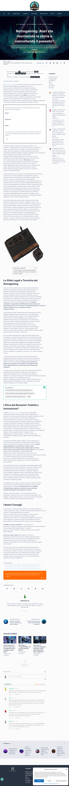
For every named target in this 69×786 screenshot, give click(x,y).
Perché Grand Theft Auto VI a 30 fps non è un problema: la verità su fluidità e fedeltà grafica (9, 648)
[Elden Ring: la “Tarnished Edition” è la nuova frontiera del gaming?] (24, 639)
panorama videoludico (11, 84)
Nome (6, 113)
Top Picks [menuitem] (59, 13)
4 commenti (50, 24)
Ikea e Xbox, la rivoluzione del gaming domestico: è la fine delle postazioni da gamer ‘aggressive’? (39, 648)
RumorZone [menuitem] (25, 13)
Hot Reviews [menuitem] (34, 13)
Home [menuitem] (8, 13)
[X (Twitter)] (50, 63)
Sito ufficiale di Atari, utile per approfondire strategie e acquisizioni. (23, 568)
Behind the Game (53, 77)
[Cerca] (4, 13)
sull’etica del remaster (14, 412)
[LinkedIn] (53, 63)
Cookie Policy (45, 783)
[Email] (42, 588)
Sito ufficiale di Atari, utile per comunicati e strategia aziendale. (22, 566)
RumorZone (52, 86)
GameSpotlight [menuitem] (16, 13)
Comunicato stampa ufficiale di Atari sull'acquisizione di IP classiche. (23, 564)
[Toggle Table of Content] (34, 268)
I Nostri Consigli (18, 273)
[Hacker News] (57, 63)
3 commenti (6, 655)
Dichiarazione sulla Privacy (53, 783)
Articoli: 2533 (25, 610)
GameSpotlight (52, 79)
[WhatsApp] (64, 63)
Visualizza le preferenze (61, 780)
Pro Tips (51, 84)
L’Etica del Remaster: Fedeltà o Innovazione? (25, 272)
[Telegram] (60, 63)
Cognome (8, 119)
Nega (49, 780)
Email (6, 125)
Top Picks (44, 24)
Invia (7, 139)
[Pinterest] (21, 588)
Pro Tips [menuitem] (52, 13)
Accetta (39, 780)
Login (44, 671)
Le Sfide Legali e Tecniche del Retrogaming (24, 270)
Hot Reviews (52, 80)
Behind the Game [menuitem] (43, 13)
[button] (66, 769)
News (40, 24)
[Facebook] (46, 63)
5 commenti (21, 653)
